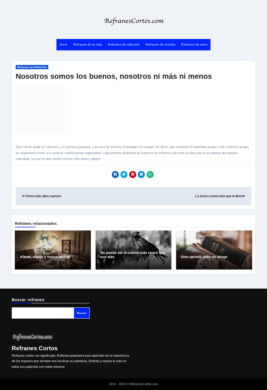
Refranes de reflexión (124, 44)
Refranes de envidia (161, 44)
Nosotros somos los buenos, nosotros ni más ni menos (114, 76)
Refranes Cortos (35, 348)
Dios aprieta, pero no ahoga (204, 257)
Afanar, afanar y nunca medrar (45, 257)
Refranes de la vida (87, 44)
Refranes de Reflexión (32, 67)
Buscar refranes (28, 300)
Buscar (81, 313)
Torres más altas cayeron (43, 196)
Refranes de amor (194, 44)
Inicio (63, 44)
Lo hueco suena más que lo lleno (218, 196)
